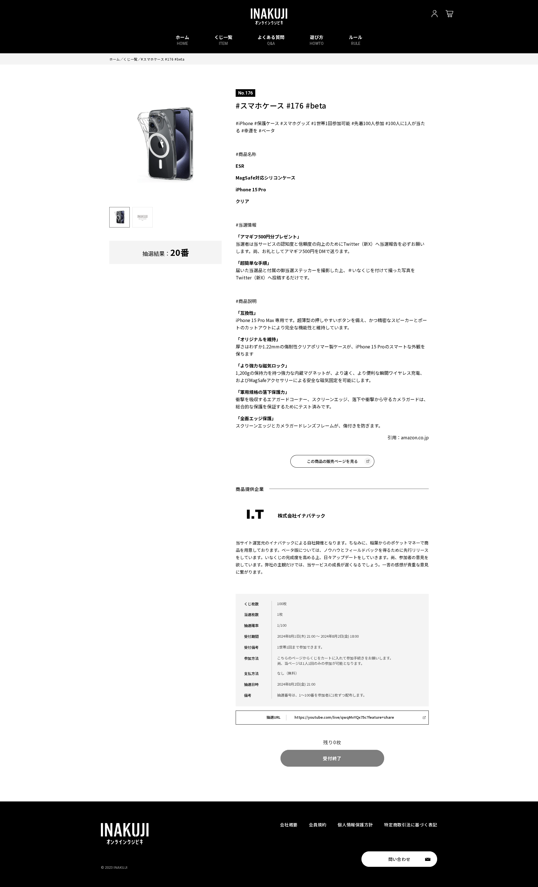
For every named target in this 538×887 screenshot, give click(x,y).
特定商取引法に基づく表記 (410, 825)
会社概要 (289, 825)
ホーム (114, 59)
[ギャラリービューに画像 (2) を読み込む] (142, 217)
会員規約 (317, 825)
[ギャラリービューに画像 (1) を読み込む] (119, 217)
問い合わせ (399, 859)
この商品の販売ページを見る (332, 461)
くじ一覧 (130, 59)
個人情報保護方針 (355, 825)
